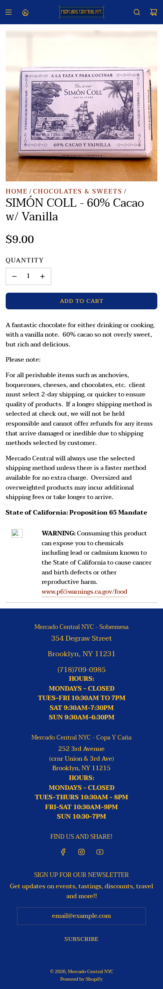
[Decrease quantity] (14, 276)
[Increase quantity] (42, 276)
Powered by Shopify (81, 979)
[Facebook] (63, 852)
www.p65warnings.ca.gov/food (84, 592)
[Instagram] (81, 852)
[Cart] (153, 12)
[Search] (137, 12)
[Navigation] (8, 12)
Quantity (25, 261)
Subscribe (81, 939)
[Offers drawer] (25, 12)
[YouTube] (99, 852)
